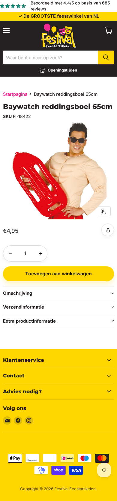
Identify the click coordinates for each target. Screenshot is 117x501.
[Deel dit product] (107, 230)
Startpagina (15, 94)
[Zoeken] (106, 57)
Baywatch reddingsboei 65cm (57, 106)
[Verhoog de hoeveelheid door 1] (40, 253)
